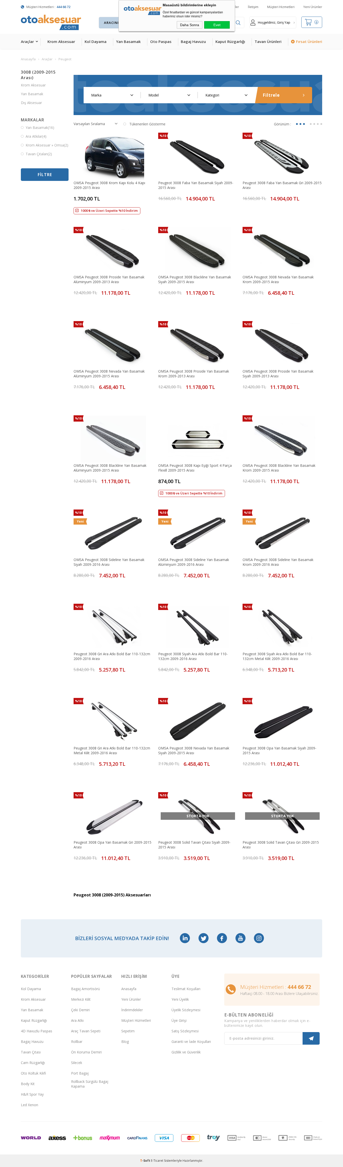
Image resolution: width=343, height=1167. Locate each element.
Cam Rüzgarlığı (33, 1062)
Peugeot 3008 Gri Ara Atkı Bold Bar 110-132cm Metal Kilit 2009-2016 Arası (112, 750)
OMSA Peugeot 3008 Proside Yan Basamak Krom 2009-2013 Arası (193, 373)
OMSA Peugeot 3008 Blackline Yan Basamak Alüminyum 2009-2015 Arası (110, 468)
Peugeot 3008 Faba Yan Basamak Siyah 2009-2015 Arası (195, 185)
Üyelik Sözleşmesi (186, 1009)
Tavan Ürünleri (268, 41)
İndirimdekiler (132, 1009)
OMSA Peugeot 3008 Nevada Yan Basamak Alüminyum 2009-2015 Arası (109, 373)
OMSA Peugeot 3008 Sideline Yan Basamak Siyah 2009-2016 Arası (109, 562)
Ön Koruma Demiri (86, 1052)
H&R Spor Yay (32, 1094)
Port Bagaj (80, 1073)
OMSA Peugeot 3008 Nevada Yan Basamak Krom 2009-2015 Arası (278, 279)
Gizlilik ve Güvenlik (186, 1052)
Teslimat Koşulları (186, 988)
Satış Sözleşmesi (185, 1031)
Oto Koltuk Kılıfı (33, 1073)
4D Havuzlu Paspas (36, 1031)
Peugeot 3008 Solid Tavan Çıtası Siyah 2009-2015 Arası (194, 844)
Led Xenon (29, 1104)
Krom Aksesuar (61, 41)
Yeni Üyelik (180, 999)
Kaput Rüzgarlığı (230, 41)
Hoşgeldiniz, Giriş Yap (274, 22)
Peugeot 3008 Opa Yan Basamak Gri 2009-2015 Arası (112, 844)
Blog (125, 1041)
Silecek (76, 1062)
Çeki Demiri (80, 1009)
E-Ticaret (157, 1160)
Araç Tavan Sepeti (85, 1031)
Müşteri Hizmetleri (281, 7)
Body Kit (28, 1083)
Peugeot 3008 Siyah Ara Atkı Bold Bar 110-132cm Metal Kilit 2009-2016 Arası (277, 656)
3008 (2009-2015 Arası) (38, 74)
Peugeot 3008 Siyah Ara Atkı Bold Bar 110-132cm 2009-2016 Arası (193, 656)
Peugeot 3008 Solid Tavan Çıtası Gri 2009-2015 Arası (281, 844)
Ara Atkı (77, 1020)
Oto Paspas (161, 41)
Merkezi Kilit (81, 999)
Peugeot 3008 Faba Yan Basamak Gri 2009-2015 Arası (282, 185)
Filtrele (271, 95)
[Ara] (238, 22)
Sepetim (128, 1031)
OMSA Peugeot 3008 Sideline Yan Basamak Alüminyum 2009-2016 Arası (193, 562)
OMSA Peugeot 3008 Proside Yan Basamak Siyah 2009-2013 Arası (278, 373)
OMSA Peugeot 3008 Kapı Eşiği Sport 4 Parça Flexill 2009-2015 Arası (195, 468)
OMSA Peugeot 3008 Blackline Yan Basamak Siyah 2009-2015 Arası (194, 279)
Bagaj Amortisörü (85, 988)
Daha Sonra (189, 25)
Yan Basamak (128, 41)
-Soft (145, 1160)
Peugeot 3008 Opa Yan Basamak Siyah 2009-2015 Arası (279, 750)
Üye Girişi (179, 1020)
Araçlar (27, 41)
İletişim (253, 7)
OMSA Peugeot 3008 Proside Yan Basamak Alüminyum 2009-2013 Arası (109, 279)
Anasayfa (128, 988)
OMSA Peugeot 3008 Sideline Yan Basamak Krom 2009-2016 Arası (278, 562)
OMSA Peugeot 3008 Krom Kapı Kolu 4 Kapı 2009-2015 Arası (109, 185)
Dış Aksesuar (31, 102)
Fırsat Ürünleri (309, 41)
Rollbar (76, 1041)
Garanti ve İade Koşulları (191, 1041)
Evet (216, 25)
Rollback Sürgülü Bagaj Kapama (89, 1084)
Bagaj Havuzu (193, 41)
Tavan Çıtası (31, 1052)
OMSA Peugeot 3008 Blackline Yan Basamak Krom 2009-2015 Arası (279, 468)
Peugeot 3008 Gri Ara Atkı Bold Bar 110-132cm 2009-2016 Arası (112, 656)
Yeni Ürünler (312, 7)
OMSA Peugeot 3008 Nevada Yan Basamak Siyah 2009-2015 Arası (193, 750)
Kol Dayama (95, 41)
